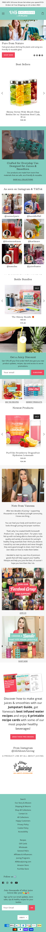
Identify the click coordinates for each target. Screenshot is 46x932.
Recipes (23, 840)
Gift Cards (23, 843)
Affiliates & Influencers (23, 854)
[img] (3, 882)
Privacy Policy (23, 824)
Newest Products (23, 408)
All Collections (23, 817)
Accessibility (23, 831)
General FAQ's (23, 851)
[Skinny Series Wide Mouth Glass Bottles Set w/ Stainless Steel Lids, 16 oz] (23, 91)
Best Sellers (23, 64)
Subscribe (37, 372)
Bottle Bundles (23, 279)
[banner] (22, 13)
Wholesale (23, 847)
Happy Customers (23, 821)
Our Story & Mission (23, 803)
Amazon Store (23, 865)
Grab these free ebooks (23, 737)
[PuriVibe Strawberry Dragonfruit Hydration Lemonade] (23, 431)
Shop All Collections (23, 179)
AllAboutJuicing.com (23, 861)
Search (23, 799)
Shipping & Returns (23, 806)
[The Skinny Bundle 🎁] (23, 299)
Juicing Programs (23, 858)
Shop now (8, 55)
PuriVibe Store (23, 869)
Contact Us (23, 813)
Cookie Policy (23, 828)
